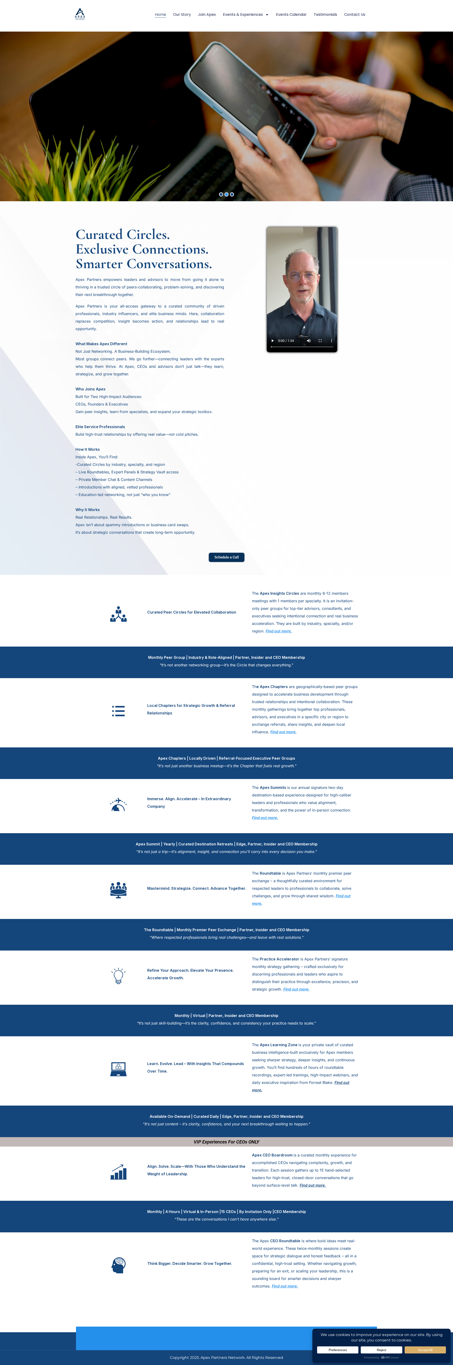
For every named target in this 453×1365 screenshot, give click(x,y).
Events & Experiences (243, 14)
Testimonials (325, 14)
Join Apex (207, 14)
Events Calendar (291, 14)
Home (160, 14)
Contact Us (354, 14)
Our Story (182, 14)
